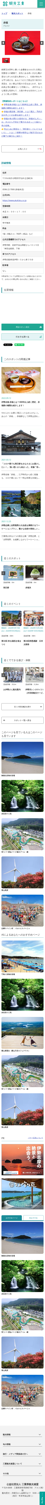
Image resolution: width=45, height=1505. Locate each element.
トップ (4, 13)
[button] (42, 43)
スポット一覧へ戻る (22, 720)
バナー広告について (35, 1138)
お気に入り (28, 149)
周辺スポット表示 (22, 327)
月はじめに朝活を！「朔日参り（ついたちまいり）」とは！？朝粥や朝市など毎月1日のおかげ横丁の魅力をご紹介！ (22, 132)
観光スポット (17, 13)
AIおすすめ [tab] (33, 1218)
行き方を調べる (22, 336)
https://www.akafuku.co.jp (15, 200)
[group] (13, 578)
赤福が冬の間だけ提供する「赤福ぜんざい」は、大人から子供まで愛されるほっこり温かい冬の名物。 (21, 122)
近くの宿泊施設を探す (22, 706)
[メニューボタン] (41, 4)
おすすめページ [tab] (12, 1218)
